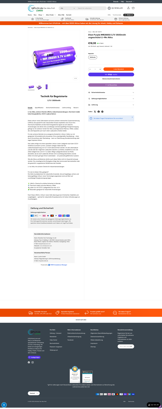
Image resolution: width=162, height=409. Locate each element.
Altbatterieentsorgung (74, 336)
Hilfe (109, 15)
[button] (133, 8)
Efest (89, 32)
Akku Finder (50, 15)
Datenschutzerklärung (97, 336)
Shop (40, 15)
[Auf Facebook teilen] (98, 112)
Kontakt (68, 15)
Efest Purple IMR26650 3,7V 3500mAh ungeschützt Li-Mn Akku (44, 27)
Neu (35, 15)
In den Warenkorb (119, 69)
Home (30, 15)
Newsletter (53, 336)
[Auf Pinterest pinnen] (102, 112)
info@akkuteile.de (43, 261)
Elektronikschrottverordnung (76, 333)
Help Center (53, 340)
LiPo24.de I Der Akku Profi (40, 401)
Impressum (94, 343)
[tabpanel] (54, 155)
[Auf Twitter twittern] (95, 112)
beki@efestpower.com (44, 243)
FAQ (122, 2)
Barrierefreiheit (54, 343)
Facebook (70, 340)
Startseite (30, 27)
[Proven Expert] (87, 377)
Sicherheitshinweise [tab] (53, 108)
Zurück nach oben (81, 319)
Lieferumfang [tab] (66, 108)
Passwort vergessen (56, 347)
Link (88, 387)
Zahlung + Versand (55, 333)
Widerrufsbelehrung (97, 340)
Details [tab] (30, 108)
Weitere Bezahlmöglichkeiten (111, 79)
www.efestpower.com (46, 246)
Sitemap (93, 347)
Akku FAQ (61, 15)
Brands (115, 2)
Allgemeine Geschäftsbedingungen (101, 333)
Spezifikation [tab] (39, 108)
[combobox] (83, 8)
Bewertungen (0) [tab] (79, 108)
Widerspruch (54, 350)
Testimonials (117, 15)
